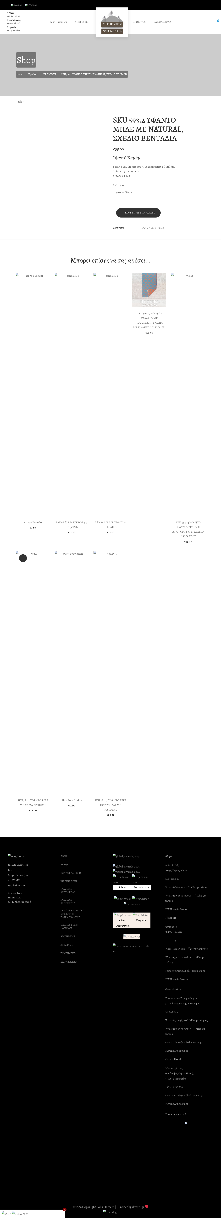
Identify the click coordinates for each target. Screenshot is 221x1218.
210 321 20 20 (13, 16)
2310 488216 (171, 1012)
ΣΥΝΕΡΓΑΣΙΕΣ (68, 953)
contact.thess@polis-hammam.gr (184, 1042)
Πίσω (20, 101)
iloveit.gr (138, 1207)
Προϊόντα (33, 74)
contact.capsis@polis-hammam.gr (184, 1095)
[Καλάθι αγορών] (215, 22)
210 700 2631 (13, 30)
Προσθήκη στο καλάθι (140, 212)
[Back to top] (212, 1209)
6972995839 (178, 1020)
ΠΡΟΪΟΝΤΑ (49, 74)
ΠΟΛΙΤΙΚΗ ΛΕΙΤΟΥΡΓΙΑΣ (68, 890)
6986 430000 (185, 895)
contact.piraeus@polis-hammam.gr (185, 971)
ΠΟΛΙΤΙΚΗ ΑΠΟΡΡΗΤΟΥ (68, 901)
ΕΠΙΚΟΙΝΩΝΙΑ (69, 962)
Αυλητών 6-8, (172, 865)
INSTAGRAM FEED (71, 873)
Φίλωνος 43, (171, 927)
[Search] (209, 22)
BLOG (64, 856)
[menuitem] (16, 5)
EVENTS (65, 864)
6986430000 (179, 887)
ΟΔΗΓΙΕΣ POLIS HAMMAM (69, 926)
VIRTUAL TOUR (69, 881)
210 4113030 (171, 940)
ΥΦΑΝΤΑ (159, 228)
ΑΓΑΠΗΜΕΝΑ (68, 936)
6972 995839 (184, 1029)
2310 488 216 (13, 23)
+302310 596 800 (174, 1087)
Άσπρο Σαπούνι (33, 522)
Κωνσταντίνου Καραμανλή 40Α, (181, 998)
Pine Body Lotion (71, 800)
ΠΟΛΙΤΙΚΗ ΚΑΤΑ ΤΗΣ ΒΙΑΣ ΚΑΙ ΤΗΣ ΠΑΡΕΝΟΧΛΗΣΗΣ (72, 914)
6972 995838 (178, 949)
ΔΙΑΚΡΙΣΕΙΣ (67, 945)
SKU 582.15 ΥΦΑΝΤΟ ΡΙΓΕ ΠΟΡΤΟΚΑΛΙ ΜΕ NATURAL (110, 805)
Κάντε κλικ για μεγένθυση (103, 119)
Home (20, 74)
